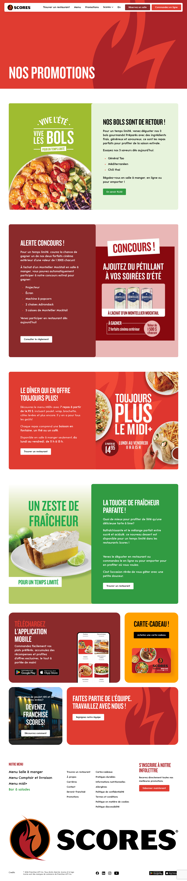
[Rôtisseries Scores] (19, 7)
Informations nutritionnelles (110, 782)
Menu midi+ (18, 783)
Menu (77, 7)
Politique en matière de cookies (112, 802)
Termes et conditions (107, 797)
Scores (107, 7)
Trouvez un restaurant (78, 772)
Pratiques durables (105, 777)
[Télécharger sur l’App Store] (49, 672)
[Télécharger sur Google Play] (26, 672)
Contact (71, 787)
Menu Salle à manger (26, 772)
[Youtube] (116, 873)
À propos (71, 777)
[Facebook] (97, 873)
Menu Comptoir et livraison (30, 778)
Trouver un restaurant (56, 7)
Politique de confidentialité (110, 792)
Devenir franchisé (76, 792)
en (119, 7)
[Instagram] (109, 873)
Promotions (92, 7)
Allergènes (101, 787)
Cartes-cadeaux (104, 772)
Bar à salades (19, 789)
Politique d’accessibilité (108, 807)
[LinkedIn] (103, 873)
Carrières (72, 782)
